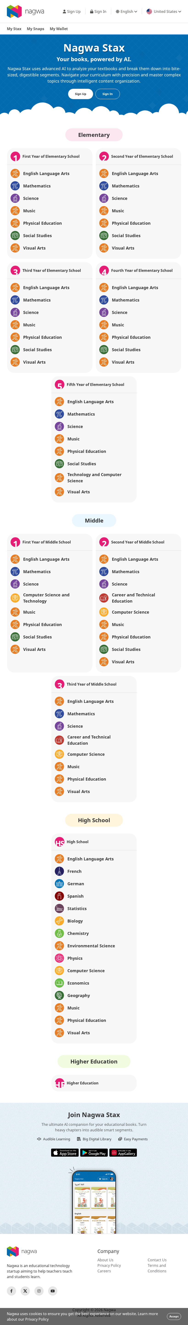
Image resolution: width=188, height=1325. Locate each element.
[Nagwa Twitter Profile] (25, 1291)
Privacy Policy (109, 1265)
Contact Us (157, 1259)
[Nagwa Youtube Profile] (52, 1291)
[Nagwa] (25, 11)
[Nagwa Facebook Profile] (11, 1291)
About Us (105, 1259)
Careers (104, 1270)
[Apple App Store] (65, 1152)
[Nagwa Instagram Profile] (39, 1291)
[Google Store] (94, 1152)
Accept (174, 1316)
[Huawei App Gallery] (123, 1152)
